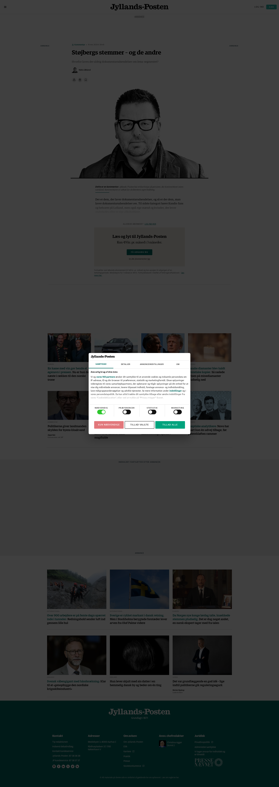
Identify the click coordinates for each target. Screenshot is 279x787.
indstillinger (175, 390)
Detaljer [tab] (125, 364)
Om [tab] (178, 364)
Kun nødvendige (109, 425)
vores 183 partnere (105, 376)
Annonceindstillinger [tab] (152, 364)
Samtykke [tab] (101, 364)
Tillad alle (170, 425)
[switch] (127, 412)
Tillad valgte (139, 425)
